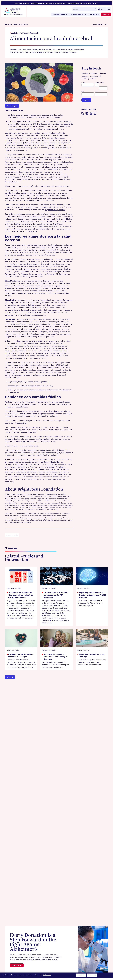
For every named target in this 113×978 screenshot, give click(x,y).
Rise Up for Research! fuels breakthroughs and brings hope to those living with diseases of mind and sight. (56, 3)
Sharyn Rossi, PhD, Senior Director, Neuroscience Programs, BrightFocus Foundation (47, 52)
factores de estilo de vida (30, 216)
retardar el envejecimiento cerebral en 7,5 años (25, 358)
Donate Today (16, 965)
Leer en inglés (12, 106)
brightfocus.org (52, 509)
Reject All (80, 975)
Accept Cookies (92, 975)
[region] (56, 975)
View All (10, 677)
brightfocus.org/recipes (55, 210)
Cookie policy (47, 974)
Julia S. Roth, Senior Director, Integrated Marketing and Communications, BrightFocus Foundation (51, 49)
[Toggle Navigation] (109, 9)
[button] (95, 113)
